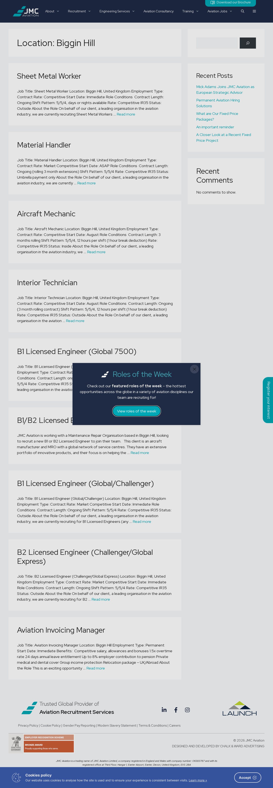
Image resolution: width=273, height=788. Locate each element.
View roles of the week (136, 411)
